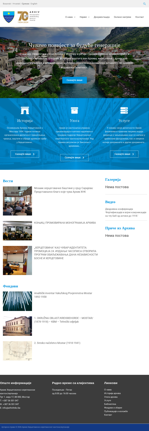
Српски (25, 3)
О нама (69, 17)
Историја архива (112, 393)
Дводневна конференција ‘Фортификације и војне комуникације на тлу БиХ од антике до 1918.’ (125, 212)
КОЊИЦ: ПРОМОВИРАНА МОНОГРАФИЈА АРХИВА (65, 222)
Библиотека (110, 404)
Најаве (83, 17)
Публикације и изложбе (116, 411)
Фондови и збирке (113, 407)
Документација (102, 17)
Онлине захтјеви (122, 17)
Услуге (107, 400)
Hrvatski (16, 3)
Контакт (139, 17)
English (34, 3)
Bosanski (7, 3)
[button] (144, 4)
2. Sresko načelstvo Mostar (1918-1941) (57, 342)
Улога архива (110, 396)
